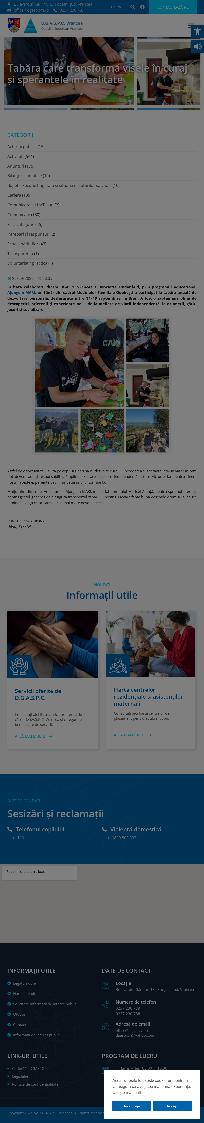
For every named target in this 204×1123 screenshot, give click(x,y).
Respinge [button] (132, 1106)
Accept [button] (173, 1106)
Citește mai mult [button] (126, 1092)
